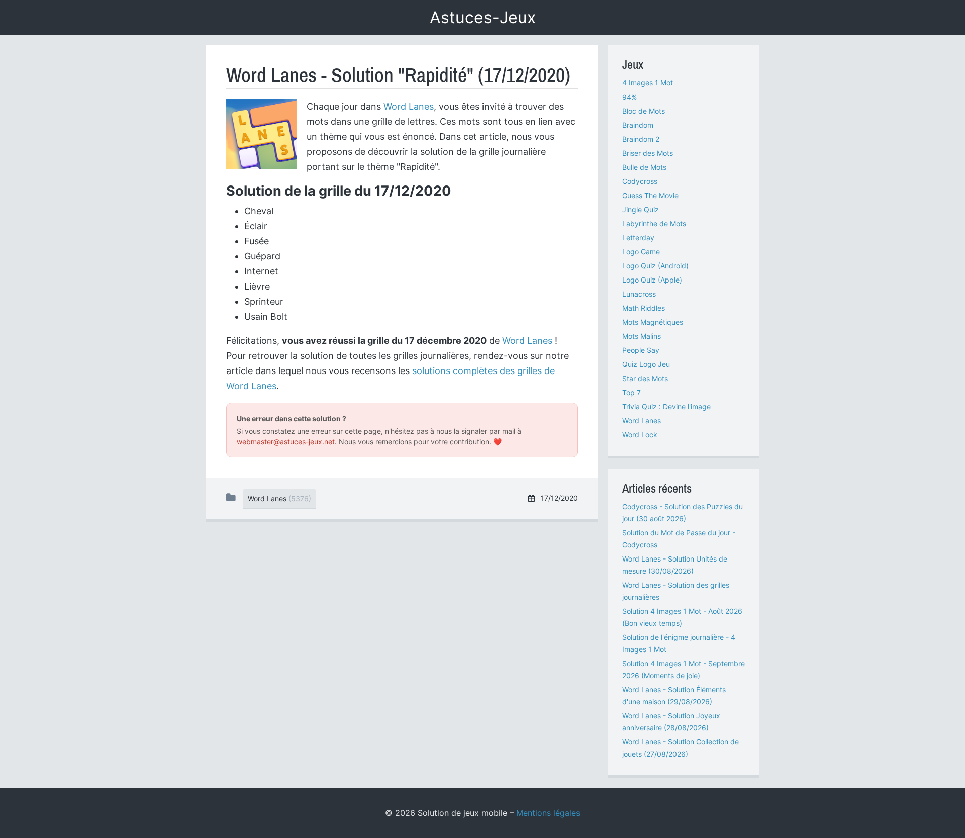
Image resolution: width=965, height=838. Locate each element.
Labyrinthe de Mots (654, 223)
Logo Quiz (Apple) (652, 279)
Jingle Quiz (640, 209)
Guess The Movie (650, 195)
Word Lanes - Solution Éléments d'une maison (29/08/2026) (674, 695)
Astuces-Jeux (483, 17)
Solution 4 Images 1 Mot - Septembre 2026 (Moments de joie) (683, 669)
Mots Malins (641, 336)
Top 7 (631, 392)
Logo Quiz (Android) (655, 265)
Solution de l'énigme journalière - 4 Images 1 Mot (678, 643)
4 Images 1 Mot (647, 82)
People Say (640, 350)
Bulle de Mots (644, 167)
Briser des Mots (647, 153)
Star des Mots (645, 378)
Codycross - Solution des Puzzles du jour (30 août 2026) (682, 512)
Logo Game (641, 251)
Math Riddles (643, 308)
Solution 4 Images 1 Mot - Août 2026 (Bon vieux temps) (682, 617)
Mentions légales (548, 813)
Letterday (638, 237)
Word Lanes (408, 106)
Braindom (637, 125)
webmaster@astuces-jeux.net (286, 441)
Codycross (639, 181)
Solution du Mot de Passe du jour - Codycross (678, 538)
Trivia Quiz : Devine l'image (666, 406)
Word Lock (639, 434)
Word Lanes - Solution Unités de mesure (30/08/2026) (674, 564)
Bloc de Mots (643, 111)
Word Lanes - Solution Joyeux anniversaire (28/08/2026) (671, 721)
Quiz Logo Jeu (646, 364)
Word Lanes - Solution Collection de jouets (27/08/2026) (680, 747)
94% (629, 96)
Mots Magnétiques (652, 322)
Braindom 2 (640, 139)
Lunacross (639, 294)
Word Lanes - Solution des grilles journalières (675, 591)
